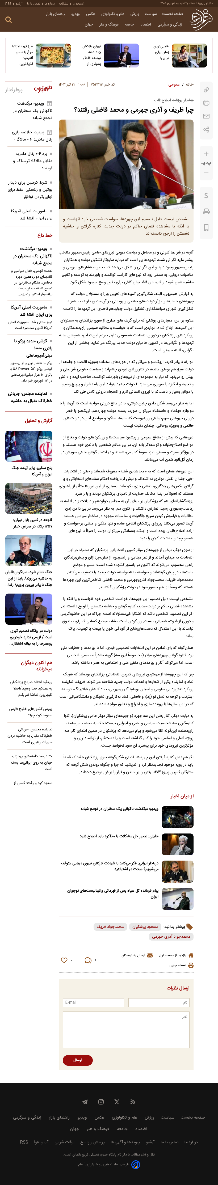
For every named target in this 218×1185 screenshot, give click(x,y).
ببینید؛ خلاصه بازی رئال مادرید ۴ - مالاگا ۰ (32, 136)
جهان (89, 25)
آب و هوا (41, 1142)
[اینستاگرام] (101, 1102)
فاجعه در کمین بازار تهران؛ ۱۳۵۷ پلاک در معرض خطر (32, 523)
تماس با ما (33, 4)
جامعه (130, 25)
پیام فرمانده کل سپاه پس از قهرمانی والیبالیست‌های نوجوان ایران (112, 894)
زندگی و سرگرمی (170, 25)
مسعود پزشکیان (145, 927)
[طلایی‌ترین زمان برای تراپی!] (189, 55)
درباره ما (50, 4)
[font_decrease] (206, 172)
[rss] (133, 1102)
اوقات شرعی (64, 1142)
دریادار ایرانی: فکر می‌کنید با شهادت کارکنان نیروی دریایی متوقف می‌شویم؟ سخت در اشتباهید (109, 866)
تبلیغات (63, 4)
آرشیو (19, 4)
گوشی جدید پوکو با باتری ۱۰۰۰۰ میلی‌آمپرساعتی (33, 348)
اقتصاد (146, 25)
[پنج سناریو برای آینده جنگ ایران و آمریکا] (28, 446)
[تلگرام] (85, 1102)
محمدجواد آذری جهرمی (171, 936)
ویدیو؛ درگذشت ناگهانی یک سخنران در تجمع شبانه (119, 809)
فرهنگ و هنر (109, 25)
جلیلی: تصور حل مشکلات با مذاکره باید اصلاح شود (119, 836)
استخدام (78, 4)
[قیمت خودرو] (206, 212)
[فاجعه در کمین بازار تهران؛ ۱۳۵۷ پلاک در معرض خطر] (28, 498)
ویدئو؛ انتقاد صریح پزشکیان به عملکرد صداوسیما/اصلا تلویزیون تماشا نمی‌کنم (31, 688)
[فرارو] (201, 19)
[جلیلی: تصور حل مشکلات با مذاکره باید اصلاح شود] (178, 844)
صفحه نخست (172, 14)
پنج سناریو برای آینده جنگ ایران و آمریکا (31, 471)
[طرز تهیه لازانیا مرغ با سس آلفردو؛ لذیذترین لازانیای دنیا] (53, 55)
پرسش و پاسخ (92, 1142)
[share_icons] (206, 129)
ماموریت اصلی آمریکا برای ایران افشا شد (31, 215)
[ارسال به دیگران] (206, 116)
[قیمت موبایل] (206, 228)
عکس (91, 14)
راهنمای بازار (56, 14)
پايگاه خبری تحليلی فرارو (98, 1155)
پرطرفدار (14, 90)
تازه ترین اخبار (43, 89)
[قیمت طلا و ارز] (206, 197)
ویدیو (76, 14)
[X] (117, 1102)
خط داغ (44, 236)
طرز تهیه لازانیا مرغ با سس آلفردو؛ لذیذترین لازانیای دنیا (22, 55)
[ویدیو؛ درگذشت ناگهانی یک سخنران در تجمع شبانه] (178, 817)
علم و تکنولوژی (113, 14)
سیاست (151, 14)
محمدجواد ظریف (110, 927)
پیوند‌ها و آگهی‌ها (125, 1142)
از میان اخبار (182, 796)
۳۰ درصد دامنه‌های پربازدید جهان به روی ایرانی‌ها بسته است (31, 762)
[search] (8, 19)
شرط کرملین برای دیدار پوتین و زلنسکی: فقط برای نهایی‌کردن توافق (30, 190)
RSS (8, 4)
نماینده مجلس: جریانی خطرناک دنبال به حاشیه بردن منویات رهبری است (30, 401)
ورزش (135, 14)
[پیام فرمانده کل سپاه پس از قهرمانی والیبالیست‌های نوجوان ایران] (178, 899)
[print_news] (206, 103)
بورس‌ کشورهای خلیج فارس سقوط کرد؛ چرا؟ (30, 712)
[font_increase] (206, 154)
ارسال (77, 1060)
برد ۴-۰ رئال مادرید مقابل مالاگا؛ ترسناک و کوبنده (32, 161)
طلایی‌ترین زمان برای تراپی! (161, 52)
